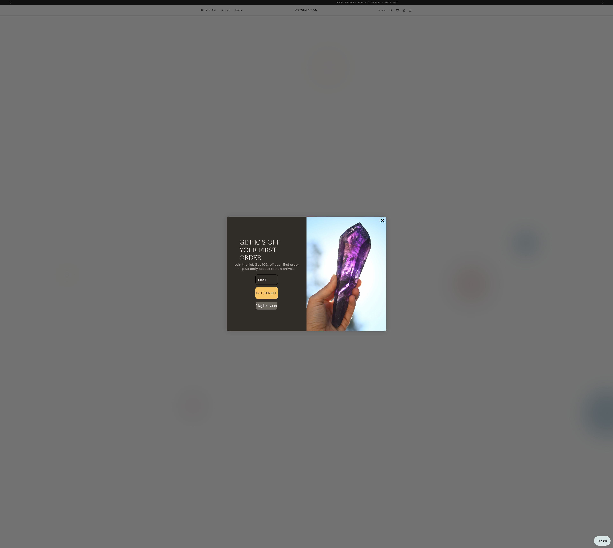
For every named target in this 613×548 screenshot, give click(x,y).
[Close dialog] (382, 220)
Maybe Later (266, 305)
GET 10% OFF (266, 293)
